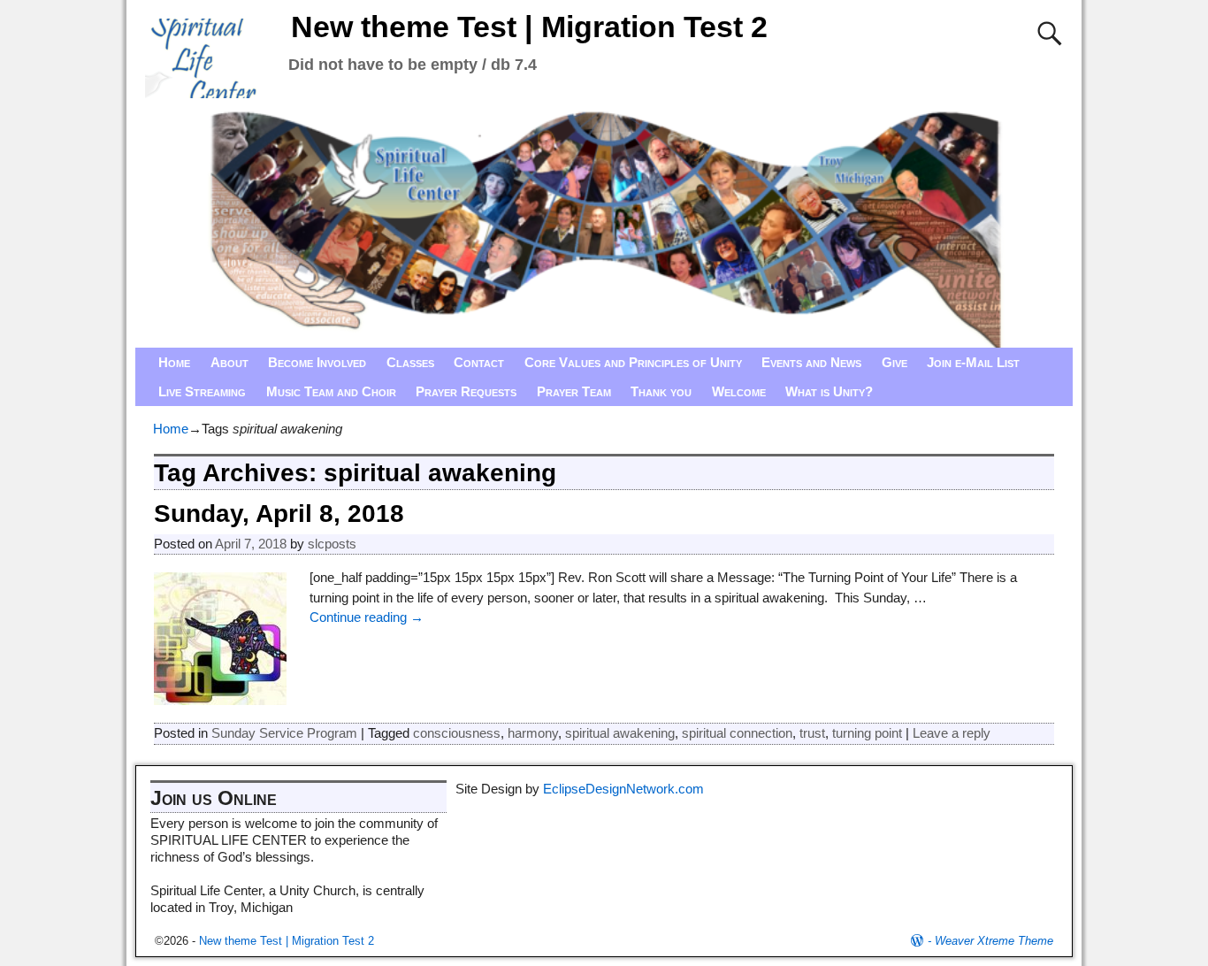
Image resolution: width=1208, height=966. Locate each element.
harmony (533, 732)
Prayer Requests (466, 391)
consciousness (457, 732)
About (229, 362)
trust (812, 732)
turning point (867, 732)
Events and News (811, 362)
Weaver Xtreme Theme (994, 940)
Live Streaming (202, 391)
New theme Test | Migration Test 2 (529, 26)
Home (174, 362)
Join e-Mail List (973, 362)
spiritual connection (737, 732)
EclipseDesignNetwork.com (623, 788)
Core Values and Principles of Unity (633, 362)
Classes (410, 362)
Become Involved (317, 362)
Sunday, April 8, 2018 (279, 513)
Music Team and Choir (331, 391)
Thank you (661, 391)
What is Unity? (829, 391)
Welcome (739, 391)
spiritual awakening (620, 732)
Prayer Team (574, 391)
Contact (479, 362)
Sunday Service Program (284, 732)
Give (894, 362)
